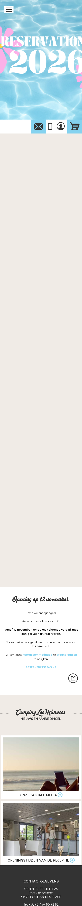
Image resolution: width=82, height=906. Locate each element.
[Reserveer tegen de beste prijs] (75, 126)
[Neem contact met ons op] (38, 126)
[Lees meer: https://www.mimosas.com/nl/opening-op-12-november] (73, 678)
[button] (9, 9)
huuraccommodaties (37, 655)
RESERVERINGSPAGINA (41, 667)
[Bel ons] (50, 126)
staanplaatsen (67, 655)
